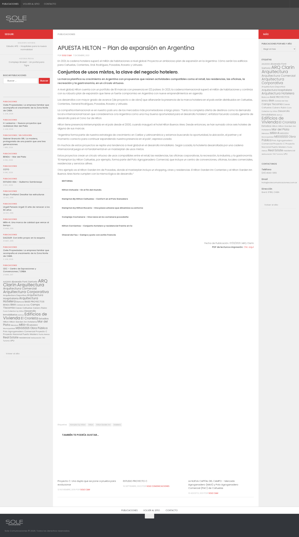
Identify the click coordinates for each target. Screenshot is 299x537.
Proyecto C (41, 331)
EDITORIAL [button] (67, 180)
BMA (13, 304)
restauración (36, 338)
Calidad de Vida (23, 305)
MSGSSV (33, 325)
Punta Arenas (44, 334)
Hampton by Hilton (77, 425)
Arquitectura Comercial (20, 288)
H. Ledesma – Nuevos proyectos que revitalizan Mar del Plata (22, 124)
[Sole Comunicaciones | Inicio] (16, 18)
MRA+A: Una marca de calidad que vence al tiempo (26, 224)
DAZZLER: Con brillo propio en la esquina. (24, 237)
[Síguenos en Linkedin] (46, 34)
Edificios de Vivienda (273, 120)
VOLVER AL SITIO (31, 3)
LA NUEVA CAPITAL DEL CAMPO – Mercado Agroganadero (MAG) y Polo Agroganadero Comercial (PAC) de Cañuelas (213, 484)
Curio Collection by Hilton (13, 311)
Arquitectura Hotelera (20, 299)
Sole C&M (67, 55)
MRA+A (24, 325)
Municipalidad (9, 328)
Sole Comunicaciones (158, 486)
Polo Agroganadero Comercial (19, 331)
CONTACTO (50, 3)
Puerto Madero (30, 334)
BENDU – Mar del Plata (14, 156)
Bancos (20, 301)
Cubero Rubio (40, 307)
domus (21, 315)
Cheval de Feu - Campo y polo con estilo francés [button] (89, 234)
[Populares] (26, 94)
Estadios (44, 318)
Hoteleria (117, 425)
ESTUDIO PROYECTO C (135, 481)
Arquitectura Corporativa (26, 291)
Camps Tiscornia (272, 104)
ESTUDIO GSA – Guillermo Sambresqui (22, 181)
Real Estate (10, 337)
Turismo (6, 341)
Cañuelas (27, 307)
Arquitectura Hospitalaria (277, 90)
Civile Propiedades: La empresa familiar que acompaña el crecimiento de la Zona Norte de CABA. (26, 107)
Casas (18, 307)
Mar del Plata (280, 129)
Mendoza (14, 325)
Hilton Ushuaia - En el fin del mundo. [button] (82, 189)
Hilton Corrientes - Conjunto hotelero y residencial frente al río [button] (97, 225)
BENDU (6, 304)
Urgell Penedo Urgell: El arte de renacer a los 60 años (26, 208)
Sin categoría (25, 135)
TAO (43, 338)
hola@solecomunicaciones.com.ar (279, 182)
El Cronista (29, 318)
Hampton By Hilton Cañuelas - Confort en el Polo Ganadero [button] (95, 198)
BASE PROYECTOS (34, 301)
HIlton (90, 425)
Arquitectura (30, 285)
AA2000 (266, 63)
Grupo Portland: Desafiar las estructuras (23, 194)
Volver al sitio (13, 353)
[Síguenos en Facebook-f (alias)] (41, 34)
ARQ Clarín (282, 67)
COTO (6, 169)
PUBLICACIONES (10, 3)
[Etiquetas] (42, 94)
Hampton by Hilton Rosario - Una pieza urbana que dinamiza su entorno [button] (102, 207)
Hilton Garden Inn (103, 425)
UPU (12, 340)
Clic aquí (249, 247)
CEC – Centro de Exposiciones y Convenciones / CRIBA (19, 270)
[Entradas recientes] (11, 94)
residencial (24, 337)
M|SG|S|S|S (23, 328)
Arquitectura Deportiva (14, 295)
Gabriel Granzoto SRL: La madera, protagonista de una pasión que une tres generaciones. (24, 141)
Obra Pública (38, 328)
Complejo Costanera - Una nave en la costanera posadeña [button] (95, 216)
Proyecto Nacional (12, 334)
